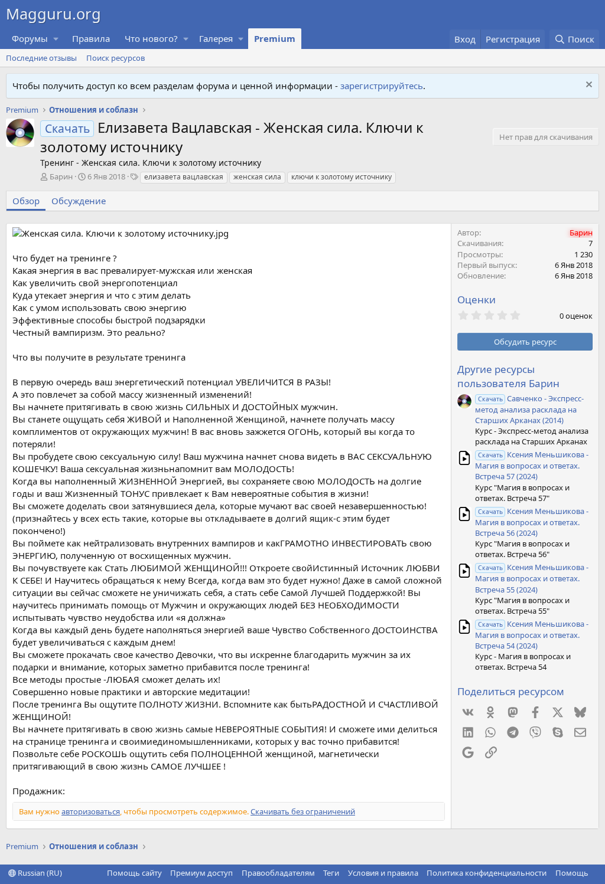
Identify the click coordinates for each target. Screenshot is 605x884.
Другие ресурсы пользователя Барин (508, 376)
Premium (274, 38)
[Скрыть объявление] (588, 86)
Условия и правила (383, 872)
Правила (91, 38)
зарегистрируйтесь (381, 85)
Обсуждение (78, 201)
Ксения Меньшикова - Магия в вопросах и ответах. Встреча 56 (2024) (531, 522)
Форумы (30, 38)
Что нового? (151, 38)
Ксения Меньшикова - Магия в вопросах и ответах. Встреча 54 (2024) (531, 634)
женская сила (257, 177)
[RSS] (596, 872)
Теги (331, 872)
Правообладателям (278, 872)
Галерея (216, 38)
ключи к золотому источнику (341, 177)
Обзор (26, 201)
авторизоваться (90, 811)
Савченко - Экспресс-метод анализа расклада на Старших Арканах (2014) (529, 409)
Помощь (571, 872)
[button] (56, 38)
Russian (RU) (39, 872)
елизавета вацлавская (183, 177)
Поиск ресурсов (115, 58)
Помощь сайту (134, 872)
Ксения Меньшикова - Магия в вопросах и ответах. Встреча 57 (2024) (531, 465)
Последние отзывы (41, 58)
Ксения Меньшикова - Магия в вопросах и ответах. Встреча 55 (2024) (531, 578)
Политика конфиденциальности (487, 872)
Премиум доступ (201, 872)
